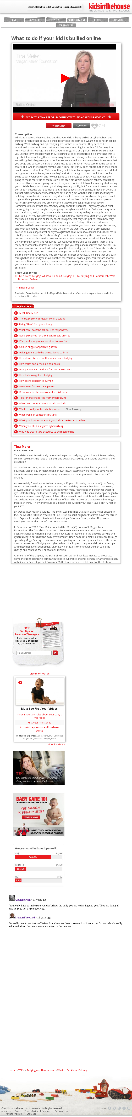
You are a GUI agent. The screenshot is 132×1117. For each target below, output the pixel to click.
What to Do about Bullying (57, 276)
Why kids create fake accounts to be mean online (46, 431)
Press (17, 1111)
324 (93, 124)
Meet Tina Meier (28, 313)
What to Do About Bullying (72, 1070)
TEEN (76, 276)
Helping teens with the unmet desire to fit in (43, 352)
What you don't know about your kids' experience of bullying (52, 420)
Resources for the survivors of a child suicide (44, 392)
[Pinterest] (119, 1108)
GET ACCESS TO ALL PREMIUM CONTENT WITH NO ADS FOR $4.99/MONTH (66, 117)
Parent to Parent (76, 20)
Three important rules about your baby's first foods (39, 716)
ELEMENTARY (23, 276)
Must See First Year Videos (39, 708)
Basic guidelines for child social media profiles (44, 335)
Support (46, 1111)
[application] (64, 78)
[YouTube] (129, 1108)
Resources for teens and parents (37, 386)
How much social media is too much (39, 363)
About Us (5, 1111)
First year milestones (39, 722)
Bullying (36, 276)
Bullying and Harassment (94, 276)
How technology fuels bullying (35, 375)
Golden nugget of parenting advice (38, 346)
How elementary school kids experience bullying (45, 358)
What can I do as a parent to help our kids (42, 403)
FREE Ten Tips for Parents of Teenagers (27, 631)
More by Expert (22, 306)
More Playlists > (56, 744)
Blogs (97, 20)
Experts (55, 20)
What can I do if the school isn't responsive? (43, 330)
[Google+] (124, 1108)
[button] (64, 78)
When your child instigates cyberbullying (41, 426)
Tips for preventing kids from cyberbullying (42, 397)
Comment (81, 125)
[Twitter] (114, 1108)
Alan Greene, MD (44, 735)
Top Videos (34, 20)
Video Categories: (26, 272)
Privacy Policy (31, 1111)
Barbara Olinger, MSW (45, 738)
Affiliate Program (14, 1113)
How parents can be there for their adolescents (45, 369)
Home (13, 20)
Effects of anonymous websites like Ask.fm (43, 341)
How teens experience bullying (36, 380)
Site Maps (31, 1113)
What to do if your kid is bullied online (40, 409)
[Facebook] (109, 1108)
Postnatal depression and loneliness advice (39, 729)
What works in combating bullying (38, 414)
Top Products (66, 25)
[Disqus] (66, 936)
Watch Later (58, 125)
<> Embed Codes (25, 287)
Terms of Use (61, 1111)
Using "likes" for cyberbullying (35, 324)
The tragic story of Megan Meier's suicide (42, 318)
